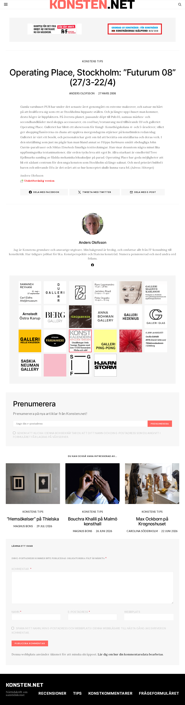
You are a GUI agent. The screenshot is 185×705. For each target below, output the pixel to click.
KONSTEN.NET (25, 685)
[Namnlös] (105, 292)
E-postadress (79, 611)
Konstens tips (92, 61)
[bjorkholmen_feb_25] (80, 292)
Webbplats (132, 611)
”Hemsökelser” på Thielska (33, 519)
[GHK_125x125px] (30, 340)
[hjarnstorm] (105, 365)
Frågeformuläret (159, 693)
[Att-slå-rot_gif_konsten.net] (80, 316)
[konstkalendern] (80, 340)
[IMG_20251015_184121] (54, 28)
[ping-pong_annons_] (105, 340)
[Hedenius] (130, 316)
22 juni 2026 (169, 531)
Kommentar (20, 568)
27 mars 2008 (107, 93)
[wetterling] (55, 365)
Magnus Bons (23, 526)
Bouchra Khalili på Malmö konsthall (92, 521)
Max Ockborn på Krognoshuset (152, 521)
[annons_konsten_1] (156, 292)
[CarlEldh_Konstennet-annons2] (30, 292)
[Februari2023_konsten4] (55, 316)
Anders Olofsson (81, 93)
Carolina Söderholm (142, 531)
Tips (77, 693)
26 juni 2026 (104, 531)
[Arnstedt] (30, 316)
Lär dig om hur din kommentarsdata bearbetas (130, 654)
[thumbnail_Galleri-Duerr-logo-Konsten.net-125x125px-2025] (55, 292)
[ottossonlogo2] (55, 340)
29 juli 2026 (44, 526)
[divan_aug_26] (130, 292)
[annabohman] (105, 316)
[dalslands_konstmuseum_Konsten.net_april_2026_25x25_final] (156, 340)
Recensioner (52, 693)
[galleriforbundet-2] (80, 365)
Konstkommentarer (110, 693)
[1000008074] (30, 365)
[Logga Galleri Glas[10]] (156, 316)
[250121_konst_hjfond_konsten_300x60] (135, 28)
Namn (16, 611)
